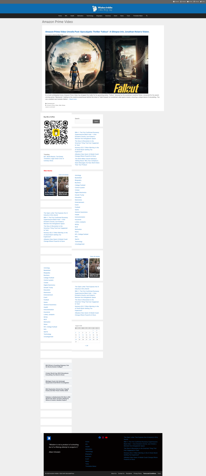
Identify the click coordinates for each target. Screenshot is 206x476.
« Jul (86, 345)
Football (46, 300)
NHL (45, 329)
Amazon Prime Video (52, 105)
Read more (73, 99)
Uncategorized (48, 336)
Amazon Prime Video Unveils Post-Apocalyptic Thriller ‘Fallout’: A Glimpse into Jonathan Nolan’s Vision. (97, 31)
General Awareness (50, 304)
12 (83, 335)
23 (97, 337)
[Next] (67, 186)
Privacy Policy (138, 473)
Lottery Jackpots (49, 314)
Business (108, 16)
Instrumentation (49, 309)
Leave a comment (50, 107)
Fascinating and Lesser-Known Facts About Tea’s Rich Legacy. (97, 1)
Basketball (47, 270)
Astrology (47, 268)
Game (46, 302)
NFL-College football (50, 327)
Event (115, 16)
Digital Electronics (49, 285)
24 (76, 339)
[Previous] (45, 186)
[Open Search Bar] (146, 15)
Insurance (47, 312)
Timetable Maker (138, 16)
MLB (45, 319)
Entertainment (50, 103)
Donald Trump (48, 287)
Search (77, 118)
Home (60, 16)
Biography (99, 16)
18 (79, 337)
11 (79, 335)
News (122, 16)
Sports (46, 332)
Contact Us (121, 473)
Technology (90, 16)
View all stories (63, 175)
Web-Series (62, 105)
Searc (96, 121)
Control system (48, 280)
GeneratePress (70, 473)
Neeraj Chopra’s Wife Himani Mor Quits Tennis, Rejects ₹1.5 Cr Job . (22, 1)
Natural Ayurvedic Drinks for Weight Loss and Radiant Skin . (137, 1)
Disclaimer (129, 473)
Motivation (80, 16)
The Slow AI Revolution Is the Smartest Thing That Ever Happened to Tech (55, 228)
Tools (128, 16)
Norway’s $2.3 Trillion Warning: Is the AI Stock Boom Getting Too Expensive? (56, 235)
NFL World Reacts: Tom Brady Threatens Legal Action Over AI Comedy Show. (54, 158)
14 (90, 335)
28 (90, 339)
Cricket (46, 282)
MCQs (46, 317)
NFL (66, 16)
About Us (114, 473)
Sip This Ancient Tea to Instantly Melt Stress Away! (60, 1)
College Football (49, 278)
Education (47, 290)
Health (72, 16)
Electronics (47, 292)
